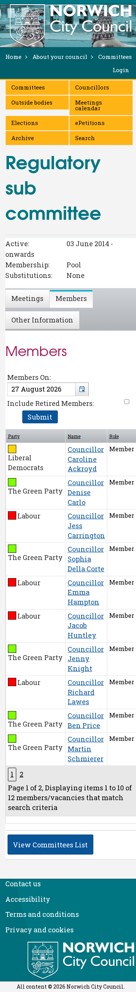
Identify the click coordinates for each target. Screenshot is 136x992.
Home (13, 56)
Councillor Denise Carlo (86, 492)
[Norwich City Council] (82, 961)
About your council (59, 56)
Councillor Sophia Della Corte (86, 559)
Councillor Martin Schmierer (86, 748)
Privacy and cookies (39, 929)
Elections (24, 123)
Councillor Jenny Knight (86, 659)
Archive (22, 138)
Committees (28, 87)
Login (121, 70)
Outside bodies (32, 102)
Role (114, 436)
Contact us (23, 883)
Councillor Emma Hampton (86, 592)
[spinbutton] (48, 389)
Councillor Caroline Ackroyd (86, 459)
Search (85, 138)
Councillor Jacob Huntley (86, 625)
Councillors (92, 87)
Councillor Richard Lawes (86, 692)
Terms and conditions (42, 914)
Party (14, 436)
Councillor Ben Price (86, 720)
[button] (81, 389)
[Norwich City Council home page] (70, 25)
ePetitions (90, 123)
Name (74, 436)
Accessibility (27, 899)
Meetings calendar (88, 105)
